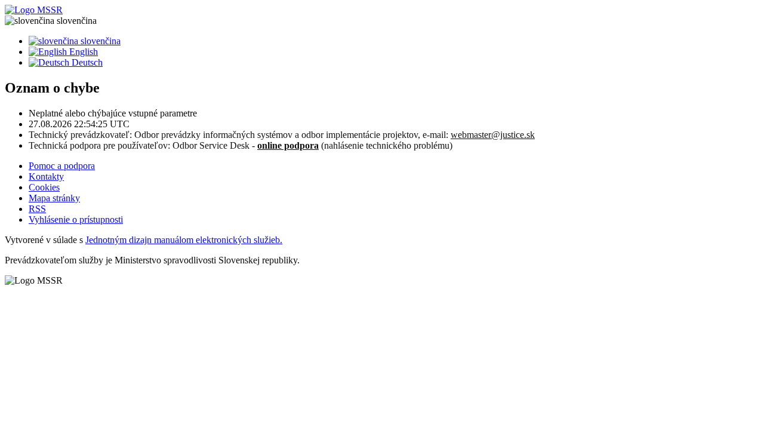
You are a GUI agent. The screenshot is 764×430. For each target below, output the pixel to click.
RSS (37, 209)
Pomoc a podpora (62, 166)
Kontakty (46, 176)
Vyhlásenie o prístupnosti (76, 219)
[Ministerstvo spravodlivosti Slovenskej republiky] (382, 10)
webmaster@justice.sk (493, 135)
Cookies (44, 187)
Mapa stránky (54, 198)
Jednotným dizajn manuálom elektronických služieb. (183, 240)
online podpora (288, 145)
